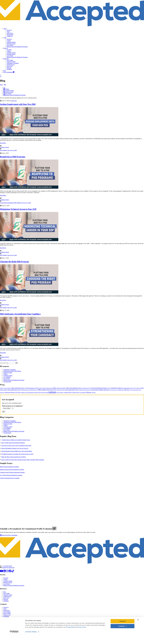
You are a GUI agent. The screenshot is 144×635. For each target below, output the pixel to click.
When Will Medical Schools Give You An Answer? (14, 448)
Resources (6, 58)
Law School (10, 45)
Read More (3, 143)
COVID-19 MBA (42, 388)
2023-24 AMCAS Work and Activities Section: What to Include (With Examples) (22, 459)
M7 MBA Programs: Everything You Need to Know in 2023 (17, 454)
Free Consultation (8, 72)
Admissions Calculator (13, 63)
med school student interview (100, 390)
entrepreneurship (61, 388)
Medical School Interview (85, 389)
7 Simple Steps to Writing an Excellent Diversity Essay (15, 440)
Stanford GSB (67, 392)
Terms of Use (6, 615)
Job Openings (7, 612)
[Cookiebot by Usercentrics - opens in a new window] (14, 631)
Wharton (88, 392)
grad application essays (76, 388)
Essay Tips (9, 66)
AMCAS (1, 388)
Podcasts (9, 67)
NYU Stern (17, 392)
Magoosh (138, 388)
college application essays (17, 388)
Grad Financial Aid (86, 388)
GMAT (67, 388)
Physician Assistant (44, 392)
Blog (4, 70)
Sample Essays (10, 64)
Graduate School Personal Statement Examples (12, 472)
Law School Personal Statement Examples (11, 475)
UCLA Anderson (82, 392)
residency (62, 392)
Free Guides (10, 60)
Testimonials (10, 34)
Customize (121, 626)
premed (57, 392)
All (4, 87)
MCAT (54, 389)
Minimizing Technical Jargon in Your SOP (18, 209)
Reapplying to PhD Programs (12, 157)
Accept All (123, 621)
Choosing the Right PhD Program (14, 261)
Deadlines (9, 69)
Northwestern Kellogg (9, 392)
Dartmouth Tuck (49, 388)
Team (8, 31)
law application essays (127, 388)
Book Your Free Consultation (9, 535)
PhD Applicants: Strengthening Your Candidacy (20, 314)
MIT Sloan (127, 389)
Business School (11, 43)
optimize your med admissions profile (29, 392)
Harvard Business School (100, 388)
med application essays (72, 390)
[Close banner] (138, 619)
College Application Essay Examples (9, 478)
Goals (4, 37)
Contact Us (10, 36)
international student (116, 388)
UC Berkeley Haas (75, 392)
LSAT (135, 388)
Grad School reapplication (7, 202)
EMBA (54, 388)
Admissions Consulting (9, 369)
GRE (92, 388)
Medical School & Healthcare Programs (17, 46)
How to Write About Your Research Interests (13, 442)
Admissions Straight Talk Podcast (12, 371)
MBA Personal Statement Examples (9, 466)
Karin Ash (14, 100)
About (5, 28)
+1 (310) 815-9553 (7, 566)
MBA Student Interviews (45, 390)
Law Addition (7, 377)
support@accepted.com (8, 567)
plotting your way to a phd (10, 150)
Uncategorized (7, 381)
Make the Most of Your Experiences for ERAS (13, 457)
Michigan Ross (121, 389)
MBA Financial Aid (26, 389)
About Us (9, 30)
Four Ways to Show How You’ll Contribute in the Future (16, 445)
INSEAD (108, 388)
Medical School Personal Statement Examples (12, 469)
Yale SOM (93, 392)
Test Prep (9, 39)
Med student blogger (114, 389)
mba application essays (14, 390)
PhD (1, 150)
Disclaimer (6, 616)
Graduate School (11, 42)
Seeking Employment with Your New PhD (18, 104)
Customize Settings (31, 631)
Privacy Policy (7, 613)
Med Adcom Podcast (61, 389)
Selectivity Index (11, 61)
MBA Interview (34, 389)
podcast (52, 392)
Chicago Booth (7, 388)
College (9, 40)
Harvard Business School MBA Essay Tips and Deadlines (16, 451)
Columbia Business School (32, 388)
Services (5, 48)
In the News (10, 33)
